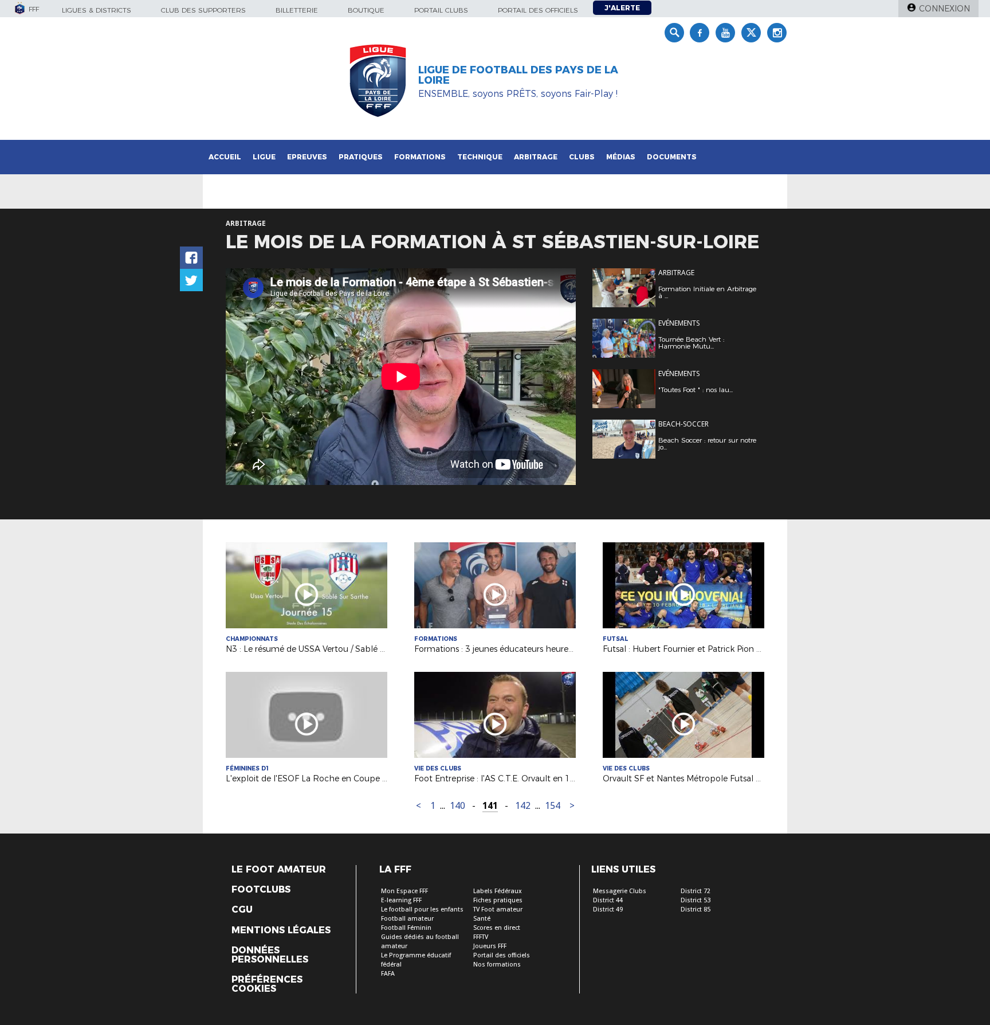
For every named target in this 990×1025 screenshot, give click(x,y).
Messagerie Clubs (619, 891)
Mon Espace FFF (404, 891)
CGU (242, 909)
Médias (620, 156)
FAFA (388, 973)
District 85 (695, 909)
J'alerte (622, 7)
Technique (479, 156)
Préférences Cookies (266, 984)
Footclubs (260, 889)
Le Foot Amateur (278, 869)
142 (523, 805)
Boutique (366, 10)
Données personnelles (269, 955)
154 (552, 805)
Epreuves (307, 156)
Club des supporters (203, 10)
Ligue (264, 156)
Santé (481, 918)
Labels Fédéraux (497, 891)
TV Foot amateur (497, 909)
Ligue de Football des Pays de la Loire (518, 75)
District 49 (608, 909)
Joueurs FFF (489, 946)
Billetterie (297, 10)
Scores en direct (496, 928)
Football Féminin (406, 928)
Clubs (582, 156)
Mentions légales (281, 930)
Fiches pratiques (497, 900)
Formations (420, 156)
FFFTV (480, 937)
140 (457, 805)
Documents (672, 156)
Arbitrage (535, 156)
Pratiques (361, 156)
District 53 (695, 900)
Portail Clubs (441, 10)
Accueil (225, 156)
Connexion (944, 8)
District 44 (608, 900)
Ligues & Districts (96, 10)
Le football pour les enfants (422, 909)
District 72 (695, 891)
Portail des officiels (538, 10)
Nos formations (497, 964)
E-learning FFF (401, 900)
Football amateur (407, 918)
